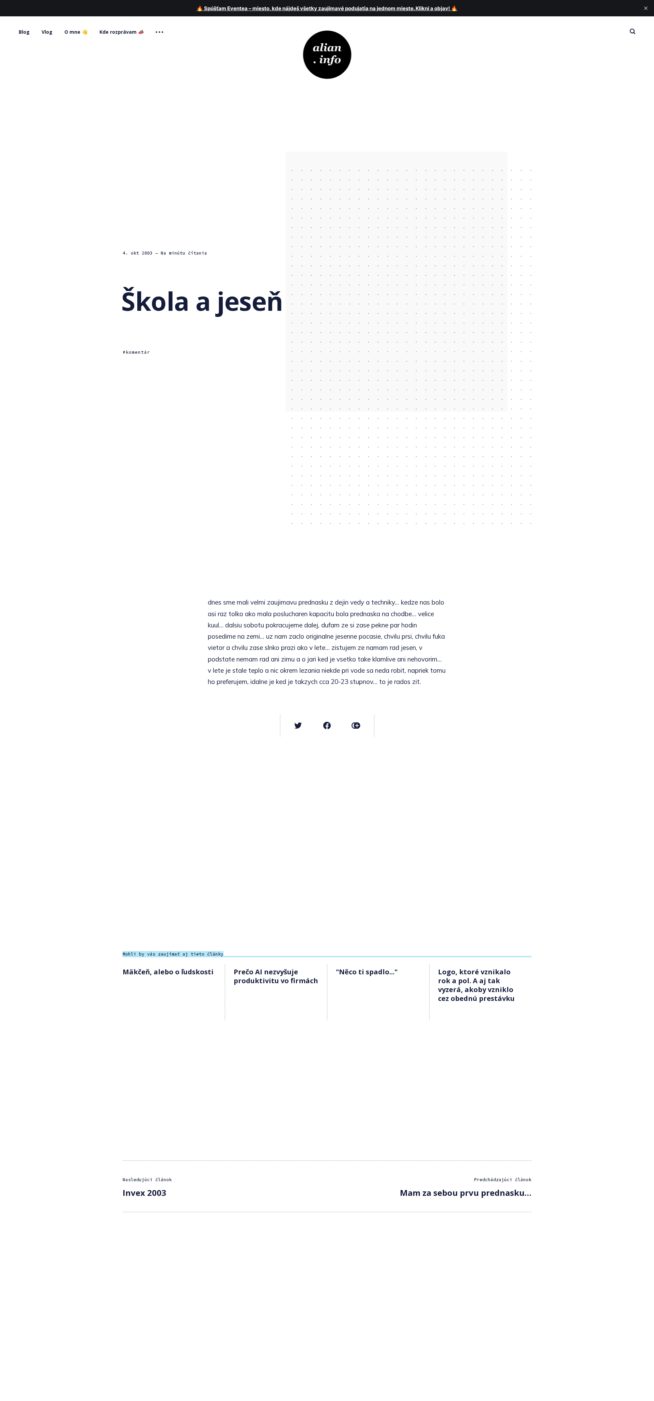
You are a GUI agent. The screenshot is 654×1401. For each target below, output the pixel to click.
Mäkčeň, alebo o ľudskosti (168, 971)
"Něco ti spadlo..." (367, 971)
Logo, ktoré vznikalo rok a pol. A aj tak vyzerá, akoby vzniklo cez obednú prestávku (476, 985)
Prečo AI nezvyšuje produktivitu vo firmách (276, 976)
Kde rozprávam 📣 (121, 32)
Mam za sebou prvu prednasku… (465, 1192)
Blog (24, 32)
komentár (138, 352)
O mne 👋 (76, 32)
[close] (645, 8)
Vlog (47, 32)
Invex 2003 (144, 1192)
